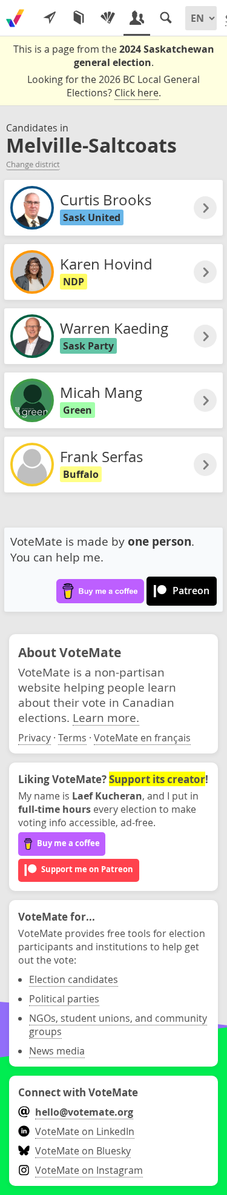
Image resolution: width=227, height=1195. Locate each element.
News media (57, 1051)
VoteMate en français (142, 737)
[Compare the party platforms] (78, 18)
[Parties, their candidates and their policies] (107, 18)
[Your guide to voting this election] (49, 18)
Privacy (34, 737)
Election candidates (73, 979)
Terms (72, 737)
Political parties (64, 998)
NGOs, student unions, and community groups (118, 1024)
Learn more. (106, 717)
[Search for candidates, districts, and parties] (166, 18)
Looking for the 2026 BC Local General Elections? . (113, 86)
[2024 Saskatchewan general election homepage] (15, 18)
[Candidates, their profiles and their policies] (136, 18)
